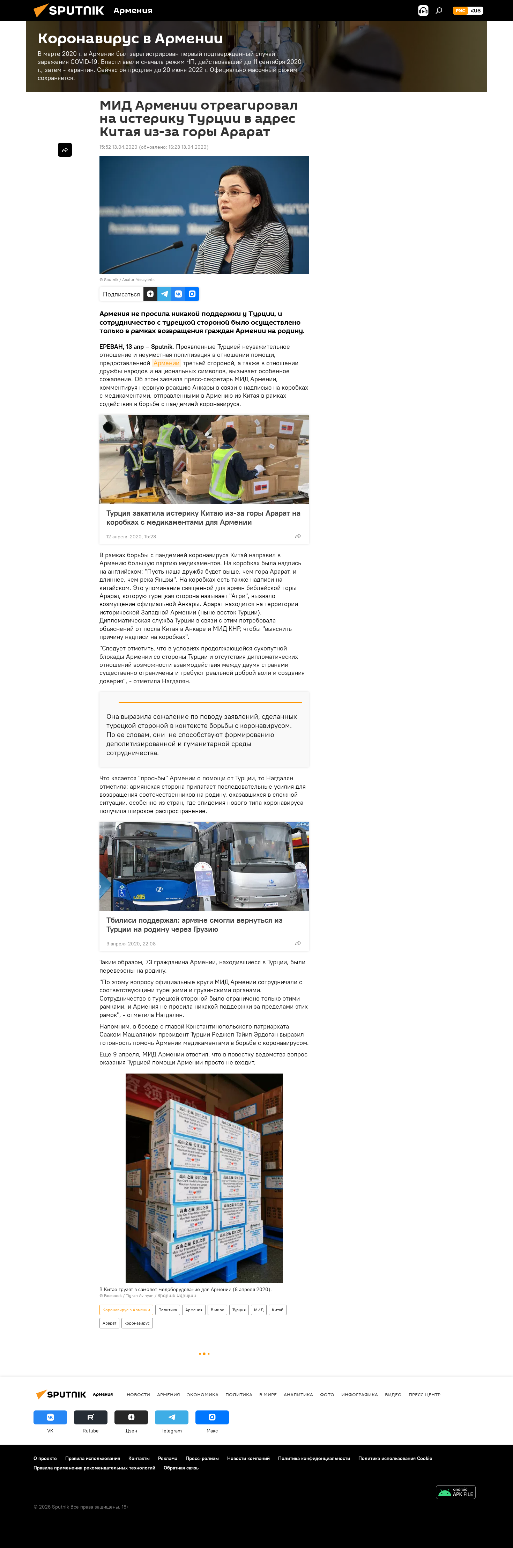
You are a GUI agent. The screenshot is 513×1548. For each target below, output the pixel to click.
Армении (166, 363)
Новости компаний (248, 1458)
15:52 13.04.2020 (118, 147)
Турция (239, 1309)
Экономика (202, 1394)
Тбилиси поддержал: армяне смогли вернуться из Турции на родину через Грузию (194, 924)
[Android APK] (455, 1493)
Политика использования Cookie (395, 1458)
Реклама (167, 1458)
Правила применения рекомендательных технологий (94, 1468)
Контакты (139, 1458)
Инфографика (359, 1394)
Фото (327, 1394)
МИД (258, 1309)
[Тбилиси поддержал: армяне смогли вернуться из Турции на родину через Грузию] (204, 866)
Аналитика (298, 1394)
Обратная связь (181, 1468)
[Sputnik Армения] (71, 19)
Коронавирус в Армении (126, 1309)
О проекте (45, 1458)
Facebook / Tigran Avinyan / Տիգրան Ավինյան (150, 1295)
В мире (217, 1309)
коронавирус (137, 1323)
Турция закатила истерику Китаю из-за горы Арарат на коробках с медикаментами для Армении (203, 517)
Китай (277, 1309)
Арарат (109, 1323)
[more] (298, 536)
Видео (393, 1394)
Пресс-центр (424, 1394)
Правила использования (92, 1458)
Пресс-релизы (202, 1458)
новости (138, 1394)
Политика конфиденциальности (314, 1458)
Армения (193, 1309)
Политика (167, 1309)
